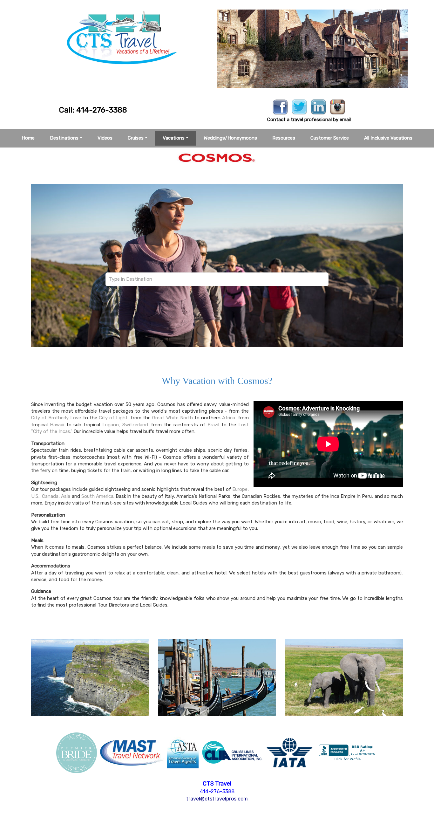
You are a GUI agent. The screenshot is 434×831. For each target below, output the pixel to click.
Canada (50, 496)
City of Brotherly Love (56, 418)
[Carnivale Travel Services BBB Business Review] (347, 752)
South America (97, 496)
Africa (228, 418)
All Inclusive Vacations (388, 138)
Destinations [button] (64, 138)
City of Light (113, 418)
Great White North (172, 418)
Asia (65, 496)
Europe (240, 489)
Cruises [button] (136, 138)
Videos (105, 138)
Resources (283, 138)
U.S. (35, 496)
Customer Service (329, 138)
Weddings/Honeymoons (230, 138)
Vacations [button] (174, 138)
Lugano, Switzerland (125, 425)
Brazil (213, 425)
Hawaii (57, 425)
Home (28, 138)
